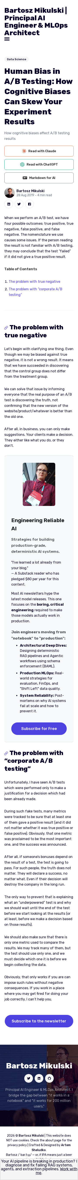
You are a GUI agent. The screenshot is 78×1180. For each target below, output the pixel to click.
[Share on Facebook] (29, 204)
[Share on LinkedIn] (8, 204)
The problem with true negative (34, 282)
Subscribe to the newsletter (39, 1021)
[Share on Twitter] (19, 204)
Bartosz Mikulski (30, 191)
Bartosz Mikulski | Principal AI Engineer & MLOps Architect (36, 21)
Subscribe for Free (39, 728)
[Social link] (28, 1078)
